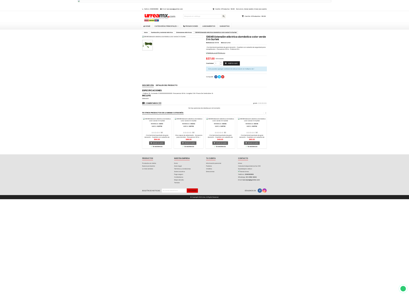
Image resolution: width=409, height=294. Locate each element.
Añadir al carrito (156, 143)
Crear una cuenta (260, 9)
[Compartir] (215, 76)
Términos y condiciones (182, 169)
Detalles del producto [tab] (166, 85)
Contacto (243, 158)
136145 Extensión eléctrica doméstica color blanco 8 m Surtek (252, 130)
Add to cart (231, 63)
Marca (223, 43)
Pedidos (209, 166)
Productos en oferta (149, 163)
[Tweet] (219, 76)
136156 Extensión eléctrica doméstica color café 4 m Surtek (220, 130)
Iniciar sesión (248, 9)
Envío (176, 163)
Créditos (209, 169)
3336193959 (154, 9)
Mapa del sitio (179, 180)
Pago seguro (178, 174)
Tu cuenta (211, 158)
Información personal (213, 163)
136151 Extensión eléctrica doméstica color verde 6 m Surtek (156, 130)
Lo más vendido (147, 169)
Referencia (210, 43)
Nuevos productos (148, 166)
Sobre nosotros (179, 172)
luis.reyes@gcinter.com (175, 9)
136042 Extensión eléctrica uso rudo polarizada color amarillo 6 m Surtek (189, 130)
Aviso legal (178, 166)
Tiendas (177, 183)
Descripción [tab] (148, 85)
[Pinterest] (222, 76)
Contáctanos (178, 177)
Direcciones (210, 172)
